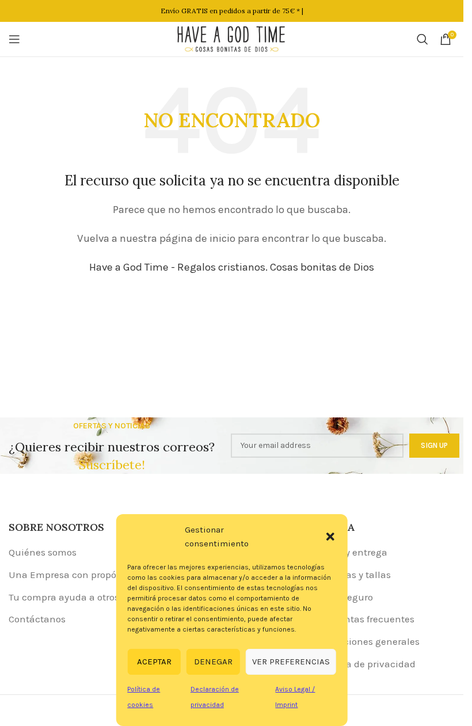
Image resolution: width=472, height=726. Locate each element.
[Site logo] (232, 38)
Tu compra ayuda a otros (64, 597)
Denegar (213, 661)
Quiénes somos (43, 552)
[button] (330, 536)
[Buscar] (422, 39)
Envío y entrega (352, 552)
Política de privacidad (367, 664)
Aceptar (154, 661)
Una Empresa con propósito (70, 574)
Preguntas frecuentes (366, 619)
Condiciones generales (369, 641)
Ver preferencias (291, 661)
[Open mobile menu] (14, 39)
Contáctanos (37, 619)
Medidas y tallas (354, 574)
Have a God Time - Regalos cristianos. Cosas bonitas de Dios (231, 267)
